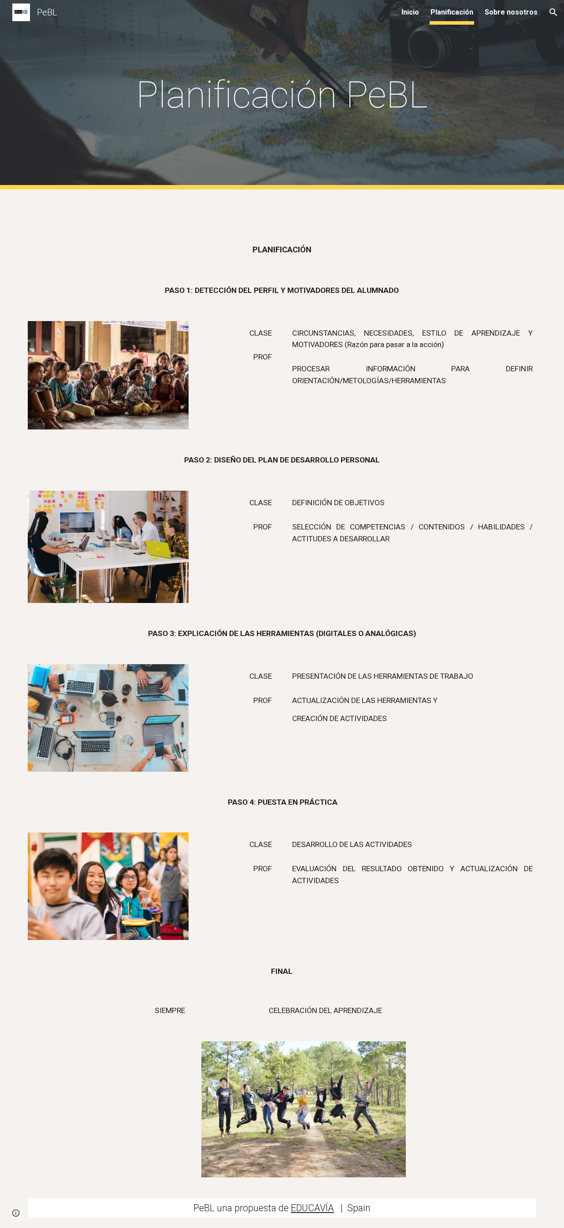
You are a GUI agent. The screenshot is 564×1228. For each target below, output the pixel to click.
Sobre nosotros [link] (511, 12)
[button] (553, 12)
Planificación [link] (451, 12)
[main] (282, 95)
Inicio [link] (410, 12)
